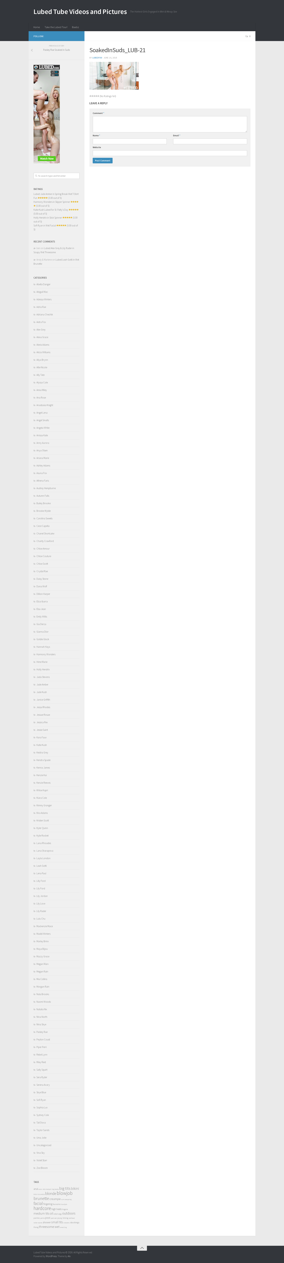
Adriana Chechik (44, 314)
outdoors (68, 1213)
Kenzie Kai (41, 775)
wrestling (63, 1227)
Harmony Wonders (45, 654)
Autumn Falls (42, 495)
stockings (74, 1222)
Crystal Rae (42, 571)
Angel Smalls (42, 420)
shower (47, 1222)
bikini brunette (39, 1194)
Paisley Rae (41, 1031)
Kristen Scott (42, 820)
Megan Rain (42, 971)
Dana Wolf (41, 586)
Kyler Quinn (42, 828)
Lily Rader (41, 911)
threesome (46, 1226)
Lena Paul (41, 873)
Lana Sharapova (44, 850)
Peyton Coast (43, 1039)
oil (51, 1213)
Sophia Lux (41, 1107)
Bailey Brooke (43, 503)
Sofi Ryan (41, 1099)
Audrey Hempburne (46, 488)
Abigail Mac (42, 291)
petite (42, 1218)
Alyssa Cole (42, 382)
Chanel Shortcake (45, 533)
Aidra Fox (41, 322)
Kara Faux (41, 737)
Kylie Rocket (42, 835)
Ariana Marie (42, 458)
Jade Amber (42, 684)
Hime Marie (41, 661)
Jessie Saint (42, 729)
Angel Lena (41, 412)
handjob (64, 1204)
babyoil (48, 1189)
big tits (65, 1188)
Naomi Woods (43, 1001)
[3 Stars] (94, 96)
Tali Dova (41, 1122)
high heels (56, 1209)
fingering (47, 1204)
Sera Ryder (41, 1077)
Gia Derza (41, 624)
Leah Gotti (41, 865)
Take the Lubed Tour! (56, 27)
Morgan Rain (42, 986)
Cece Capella (42, 525)
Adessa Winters (43, 299)
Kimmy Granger (44, 805)
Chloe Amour (43, 548)
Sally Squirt (41, 1069)
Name (96, 135)
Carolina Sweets (44, 518)
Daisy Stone (42, 578)
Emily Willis (41, 616)
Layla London (43, 858)
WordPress (51, 1256)
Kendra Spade (43, 760)
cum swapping (66, 1199)
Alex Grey (41, 329)
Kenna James (43, 767)
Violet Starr (41, 1160)
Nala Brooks (42, 994)
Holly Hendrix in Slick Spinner (48, 217)
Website (97, 147)
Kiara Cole (41, 797)
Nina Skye (41, 1024)
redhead (72, 1218)
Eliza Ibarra (42, 601)
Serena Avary (43, 1084)
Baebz (75, 27)
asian (40, 1189)
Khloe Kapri (42, 790)
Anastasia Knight (44, 405)
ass (44, 1189)
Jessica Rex (42, 722)
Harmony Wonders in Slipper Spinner (52, 201)
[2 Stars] (92, 96)
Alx (69, 1256)
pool (47, 1217)
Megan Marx (42, 964)
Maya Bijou (42, 948)
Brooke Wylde (43, 510)
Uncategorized (43, 1145)
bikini (75, 1188)
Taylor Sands (42, 1130)
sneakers (66, 1223)
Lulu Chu (40, 918)
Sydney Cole (42, 1115)
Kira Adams (42, 812)
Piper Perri (41, 1047)
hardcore (42, 1208)
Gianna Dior (42, 631)
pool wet (54, 1218)
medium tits (41, 1213)
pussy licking (62, 1218)
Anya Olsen (42, 450)
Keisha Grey (42, 752)
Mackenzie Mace (44, 926)
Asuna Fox (41, 473)
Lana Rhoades (43, 843)
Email (176, 135)
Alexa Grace (42, 337)
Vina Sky (40, 1152)
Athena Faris (42, 480)
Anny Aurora (42, 442)
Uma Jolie (41, 1137)
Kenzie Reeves (43, 782)
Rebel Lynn (41, 1054)
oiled (56, 1213)
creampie (55, 1199)
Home (36, 27)
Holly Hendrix (43, 669)
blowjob (65, 1193)
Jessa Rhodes (43, 707)
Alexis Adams (42, 344)
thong (36, 1227)
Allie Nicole (41, 367)
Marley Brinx (42, 941)
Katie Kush (41, 745)
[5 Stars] (98, 96)
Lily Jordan (42, 896)
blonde (50, 1193)
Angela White (42, 427)
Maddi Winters (43, 933)
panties (37, 1218)
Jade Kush (41, 692)
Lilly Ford (41, 880)
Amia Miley (41, 390)
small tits (57, 1222)
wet (57, 1227)
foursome (56, 1204)
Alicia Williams (43, 352)
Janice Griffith (43, 699)
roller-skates (38, 1223)
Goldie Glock (42, 639)
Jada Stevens (43, 677)
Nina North (41, 1016)
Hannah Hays (43, 646)
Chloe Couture (43, 556)
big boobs (55, 1189)
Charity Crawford (45, 541)
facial (38, 1203)
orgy (60, 1213)
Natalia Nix (41, 1009)
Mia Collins (41, 979)
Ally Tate (40, 374)
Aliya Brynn (42, 359)
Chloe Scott (42, 563)
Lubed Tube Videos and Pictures (80, 11)
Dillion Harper (43, 593)
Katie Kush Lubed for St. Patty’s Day (51, 209)
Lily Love (40, 903)
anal (36, 1188)
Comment (98, 113)
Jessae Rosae (43, 714)
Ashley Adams (43, 465)
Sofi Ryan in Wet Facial (45, 225)
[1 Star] (90, 96)
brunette (41, 1198)
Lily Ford (40, 888)
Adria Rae (41, 306)
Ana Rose (41, 397)
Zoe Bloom (42, 1167)
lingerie (65, 1209)
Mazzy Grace (42, 956)
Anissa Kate (42, 435)
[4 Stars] (96, 96)
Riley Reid (41, 1062)
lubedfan (97, 57)
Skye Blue (41, 1092)
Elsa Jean (41, 609)
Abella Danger (43, 284)
